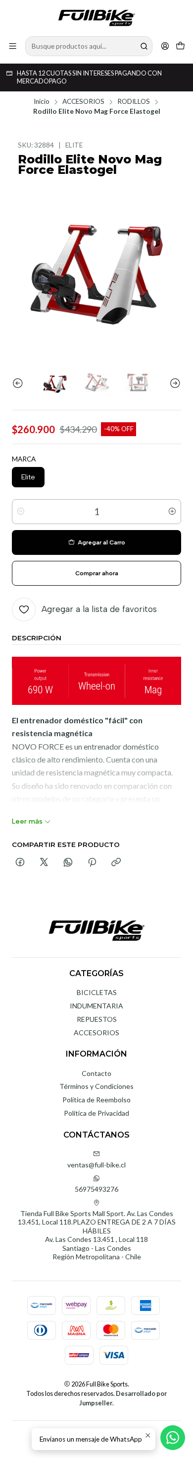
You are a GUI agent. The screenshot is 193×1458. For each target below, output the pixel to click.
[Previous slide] (19, 383)
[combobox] (88, 46)
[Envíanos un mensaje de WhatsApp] (172, 1437)
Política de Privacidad (96, 1113)
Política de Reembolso (96, 1099)
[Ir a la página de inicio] (96, 17)
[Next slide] (173, 383)
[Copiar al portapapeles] (116, 863)
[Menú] (12, 46)
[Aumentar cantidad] (172, 512)
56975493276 (96, 1189)
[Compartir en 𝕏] (44, 863)
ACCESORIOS (83, 101)
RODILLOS (133, 101)
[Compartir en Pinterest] (92, 863)
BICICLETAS (97, 992)
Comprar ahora (96, 573)
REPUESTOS (97, 1019)
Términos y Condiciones (96, 1086)
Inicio (41, 101)
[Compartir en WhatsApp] (68, 863)
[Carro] (180, 46)
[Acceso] (165, 46)
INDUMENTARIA (96, 1005)
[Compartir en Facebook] (20, 863)
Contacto (96, 1073)
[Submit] (144, 46)
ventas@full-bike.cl (96, 1164)
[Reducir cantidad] (20, 512)
